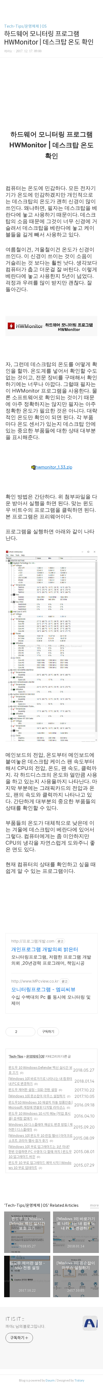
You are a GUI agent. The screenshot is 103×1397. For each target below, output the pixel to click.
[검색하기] (96, 6)
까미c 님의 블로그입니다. (25, 1326)
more (94, 1205)
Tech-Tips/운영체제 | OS (25, 26)
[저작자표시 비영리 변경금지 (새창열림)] (66, 1032)
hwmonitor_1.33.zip (53, 467)
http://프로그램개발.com (32, 941)
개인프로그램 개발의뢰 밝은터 (44, 949)
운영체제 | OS (35, 1056)
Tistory (79, 1380)
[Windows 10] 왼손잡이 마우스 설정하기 (37, 1096)
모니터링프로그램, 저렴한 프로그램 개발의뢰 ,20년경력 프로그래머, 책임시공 (51, 960)
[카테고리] (6, 6)
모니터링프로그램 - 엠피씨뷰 (43, 989)
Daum (50, 1380)
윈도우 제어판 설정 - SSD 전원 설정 (33, 1090)
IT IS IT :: (14, 1319)
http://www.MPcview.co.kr (35, 981)
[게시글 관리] (29, 1032)
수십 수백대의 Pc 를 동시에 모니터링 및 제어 (51, 1000)
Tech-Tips (16, 1056)
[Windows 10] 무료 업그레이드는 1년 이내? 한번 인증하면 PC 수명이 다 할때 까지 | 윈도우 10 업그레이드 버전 (40, 1152)
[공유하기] (22, 1032)
